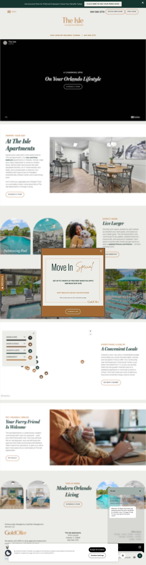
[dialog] (73, 282)
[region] (63, 552)
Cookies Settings (97, 555)
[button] (73, 311)
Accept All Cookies (97, 550)
